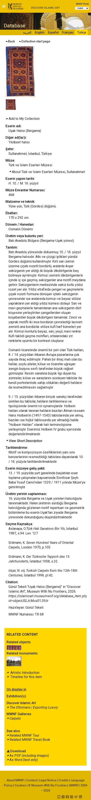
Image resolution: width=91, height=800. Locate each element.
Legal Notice (47, 780)
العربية (27, 32)
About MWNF (15, 780)
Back (11, 41)
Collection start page (35, 41)
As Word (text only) (24, 760)
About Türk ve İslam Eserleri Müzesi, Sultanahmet (48, 172)
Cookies (20, 785)
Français (67, 32)
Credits (63, 780)
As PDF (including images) (29, 756)
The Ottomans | (34, 707)
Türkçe (81, 32)
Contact (31, 780)
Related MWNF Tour (24, 735)
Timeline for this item (26, 677)
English (39, 32)
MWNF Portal (82, 4)
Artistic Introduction (24, 673)
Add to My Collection (24, 119)
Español (53, 32)
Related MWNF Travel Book (30, 740)
